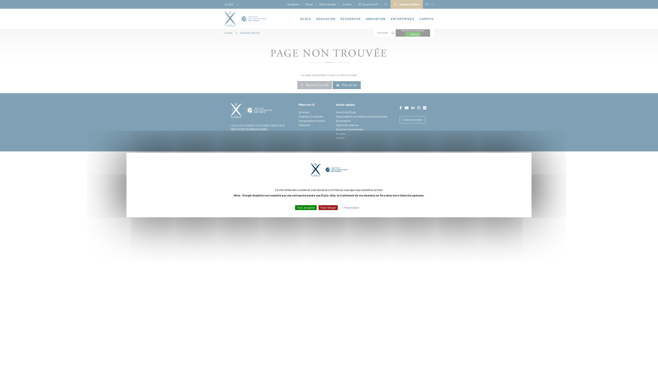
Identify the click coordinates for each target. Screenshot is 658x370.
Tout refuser (328, 207)
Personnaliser (351, 207)
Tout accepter (306, 207)
